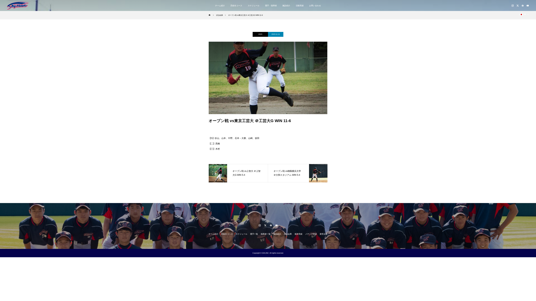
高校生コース (236, 5)
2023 (260, 34)
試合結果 (288, 234)
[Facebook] (522, 5)
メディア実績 (311, 234)
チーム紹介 (220, 5)
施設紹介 (286, 5)
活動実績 (300, 5)
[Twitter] (517, 5)
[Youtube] (527, 5)
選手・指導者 (271, 5)
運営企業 (323, 234)
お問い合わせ (315, 5)
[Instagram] (512, 5)
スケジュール (253, 5)
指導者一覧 (266, 234)
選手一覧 (254, 234)
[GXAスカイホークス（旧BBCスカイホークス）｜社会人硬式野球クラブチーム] (17, 5)
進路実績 (298, 234)
